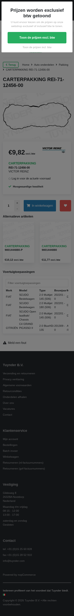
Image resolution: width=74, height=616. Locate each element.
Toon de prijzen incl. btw (37, 47)
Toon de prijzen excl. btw (37, 37)
